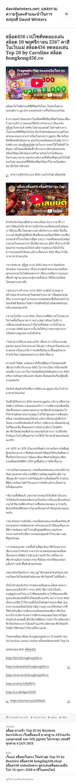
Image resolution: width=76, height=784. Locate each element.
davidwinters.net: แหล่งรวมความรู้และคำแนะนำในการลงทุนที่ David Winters (31, 14)
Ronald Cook (39, 717)
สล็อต (9, 127)
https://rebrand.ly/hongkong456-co (27, 666)
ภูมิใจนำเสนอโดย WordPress (19, 779)
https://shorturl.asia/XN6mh (27, 700)
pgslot (54, 717)
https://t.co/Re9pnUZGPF (21, 692)
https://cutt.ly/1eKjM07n (21, 683)
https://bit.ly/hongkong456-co (24, 658)
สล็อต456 (27, 144)
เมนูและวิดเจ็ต (66, 14)
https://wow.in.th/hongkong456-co (27, 675)
